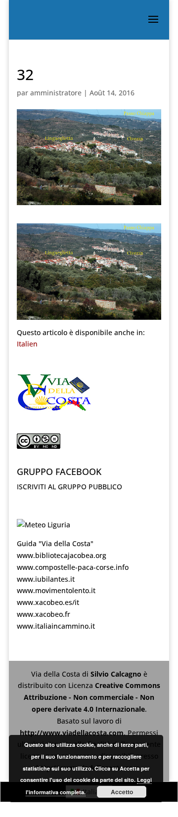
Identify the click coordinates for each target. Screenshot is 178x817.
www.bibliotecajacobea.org (61, 555)
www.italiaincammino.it (56, 626)
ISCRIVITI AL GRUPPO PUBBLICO (69, 486)
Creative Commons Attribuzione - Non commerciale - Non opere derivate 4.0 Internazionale (92, 697)
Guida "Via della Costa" (55, 543)
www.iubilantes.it (46, 579)
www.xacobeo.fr (43, 614)
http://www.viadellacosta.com (72, 732)
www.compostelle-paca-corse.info (73, 567)
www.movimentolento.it (56, 590)
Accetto (122, 791)
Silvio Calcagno (116, 674)
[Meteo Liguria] (43, 524)
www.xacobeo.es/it (48, 602)
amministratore (56, 92)
